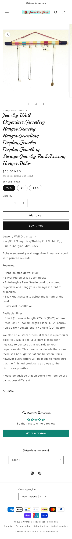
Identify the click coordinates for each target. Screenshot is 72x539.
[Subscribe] (59, 460)
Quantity (7, 195)
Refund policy (41, 526)
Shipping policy (59, 526)
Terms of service (25, 531)
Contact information (47, 531)
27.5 (9, 188)
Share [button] (10, 390)
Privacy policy (23, 526)
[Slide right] (44, 104)
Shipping (7, 176)
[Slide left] (28, 104)
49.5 (36, 188)
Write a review (36, 433)
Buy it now (36, 225)
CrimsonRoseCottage (34, 522)
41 (22, 188)
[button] (7, 12)
